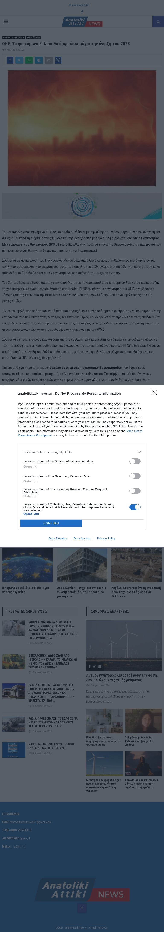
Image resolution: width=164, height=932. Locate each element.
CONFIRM (51, 523)
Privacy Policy (106, 538)
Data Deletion (58, 538)
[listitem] (82, 452)
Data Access (82, 538)
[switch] (135, 461)
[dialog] (82, 466)
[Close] (156, 394)
